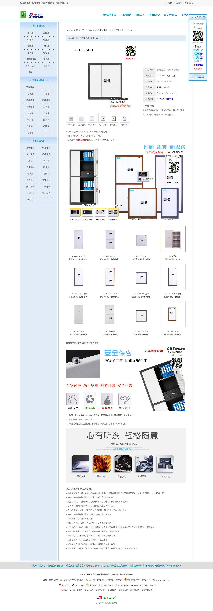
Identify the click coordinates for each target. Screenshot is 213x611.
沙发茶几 (46, 193)
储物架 (46, 174)
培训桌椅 (30, 187)
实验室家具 (154, 15)
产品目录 (178, 3)
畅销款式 (66, 590)
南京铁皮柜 (88, 590)
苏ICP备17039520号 (115, 580)
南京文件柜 (77, 590)
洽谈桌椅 (46, 180)
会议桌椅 (30, 180)
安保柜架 (30, 126)
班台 (30, 161)
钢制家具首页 (109, 15)
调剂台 (30, 120)
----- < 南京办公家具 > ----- (38, 141)
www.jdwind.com (164, 580)
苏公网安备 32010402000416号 (138, 580)
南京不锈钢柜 (147, 590)
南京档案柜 (112, 590)
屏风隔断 (30, 167)
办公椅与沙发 (170, 15)
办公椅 (30, 193)
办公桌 (46, 161)
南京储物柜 (123, 590)
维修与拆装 (189, 3)
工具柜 (46, 107)
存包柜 (30, 113)
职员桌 (46, 167)
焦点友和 (168, 3)
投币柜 (30, 133)
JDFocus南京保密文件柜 (97, 30)
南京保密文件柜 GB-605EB (121, 30)
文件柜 (30, 174)
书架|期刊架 (30, 59)
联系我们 (186, 15)
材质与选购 (125, 15)
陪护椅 (46, 120)
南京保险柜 (134, 590)
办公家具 (140, 15)
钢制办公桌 (30, 66)
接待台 (30, 200)
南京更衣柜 (100, 590)
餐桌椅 (46, 66)
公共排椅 (46, 187)
